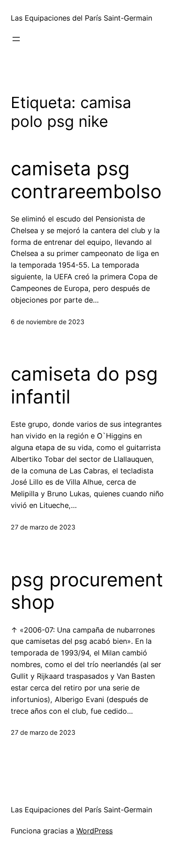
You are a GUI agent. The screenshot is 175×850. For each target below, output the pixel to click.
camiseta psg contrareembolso (86, 179)
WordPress (94, 830)
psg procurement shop (87, 590)
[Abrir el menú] (16, 39)
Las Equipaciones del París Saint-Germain (81, 17)
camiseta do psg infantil (84, 385)
